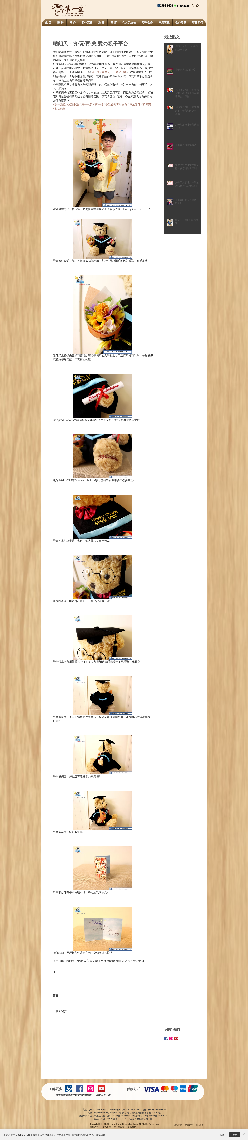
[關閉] (244, 1134)
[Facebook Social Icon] (79, 1088)
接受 (234, 1134)
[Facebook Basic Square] (166, 1038)
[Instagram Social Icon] (171, 1038)
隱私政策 (100, 1134)
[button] (195, 5)
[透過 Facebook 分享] (54, 972)
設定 (222, 1134)
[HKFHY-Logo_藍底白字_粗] (68, 1088)
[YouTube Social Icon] (176, 1038)
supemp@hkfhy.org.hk (105, 1112)
